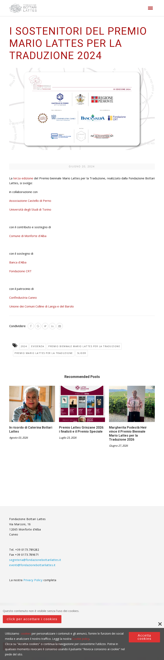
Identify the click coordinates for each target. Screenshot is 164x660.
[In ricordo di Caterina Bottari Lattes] (32, 405)
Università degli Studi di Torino (30, 209)
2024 (24, 346)
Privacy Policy (33, 580)
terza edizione (22, 178)
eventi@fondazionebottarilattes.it (32, 565)
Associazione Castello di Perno (30, 201)
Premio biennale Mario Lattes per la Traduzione (84, 346)
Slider (81, 353)
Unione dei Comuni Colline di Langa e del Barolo (41, 306)
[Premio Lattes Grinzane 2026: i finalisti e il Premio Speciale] (82, 405)
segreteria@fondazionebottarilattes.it (35, 560)
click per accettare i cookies (32, 619)
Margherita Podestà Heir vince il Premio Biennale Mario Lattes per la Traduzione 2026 (128, 433)
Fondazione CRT (20, 271)
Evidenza (37, 346)
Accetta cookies (144, 637)
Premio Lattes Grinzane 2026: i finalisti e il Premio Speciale (81, 429)
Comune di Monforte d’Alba (27, 236)
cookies (26, 633)
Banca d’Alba (17, 262)
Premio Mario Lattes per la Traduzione (44, 353)
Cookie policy (80, 639)
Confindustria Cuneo (23, 297)
